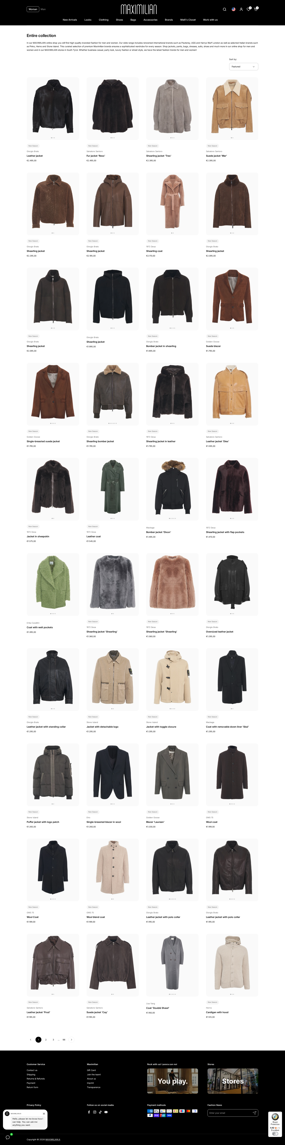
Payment (31, 1083)
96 (65, 1039)
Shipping (31, 1074)
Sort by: (233, 59)
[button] (224, 9)
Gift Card (91, 1070)
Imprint (90, 1083)
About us (91, 1078)
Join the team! (94, 1074)
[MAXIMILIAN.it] (139, 9)
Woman (33, 9)
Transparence (93, 1087)
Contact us (32, 1070)
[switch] (275, 1134)
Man (43, 9)
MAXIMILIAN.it (52, 1139)
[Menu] (280, 1113)
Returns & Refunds (36, 1078)
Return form (32, 1087)
